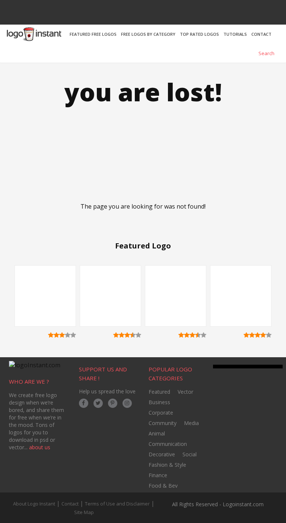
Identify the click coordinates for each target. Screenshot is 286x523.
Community (163, 423)
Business (159, 402)
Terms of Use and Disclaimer (117, 503)
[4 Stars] (67, 334)
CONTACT (261, 34)
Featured (159, 391)
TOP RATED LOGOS (199, 34)
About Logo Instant (34, 503)
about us (39, 447)
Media (191, 423)
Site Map (84, 512)
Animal (157, 433)
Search (265, 53)
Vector (185, 391)
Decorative (162, 454)
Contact (70, 503)
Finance (158, 475)
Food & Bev (163, 485)
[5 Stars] (73, 334)
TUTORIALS (235, 34)
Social (189, 454)
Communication (168, 443)
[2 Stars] (56, 334)
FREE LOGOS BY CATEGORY (148, 34)
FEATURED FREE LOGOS (93, 34)
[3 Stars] (62, 334)
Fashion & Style (167, 464)
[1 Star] (51, 334)
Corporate (161, 412)
